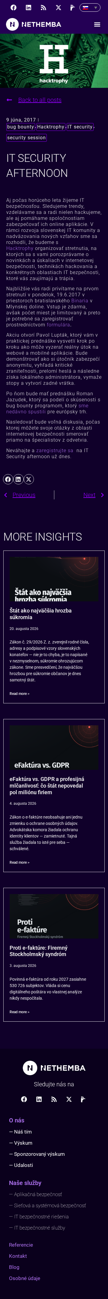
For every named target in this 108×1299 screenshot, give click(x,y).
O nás (16, 1120)
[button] (97, 24)
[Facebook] (14, 8)
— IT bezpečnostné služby (37, 1228)
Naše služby (25, 1182)
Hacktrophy (50, 127)
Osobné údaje (24, 1278)
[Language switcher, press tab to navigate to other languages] (90, 7)
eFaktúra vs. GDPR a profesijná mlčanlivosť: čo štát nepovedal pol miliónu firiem (47, 785)
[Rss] (44, 8)
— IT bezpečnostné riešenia (39, 1217)
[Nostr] (74, 8)
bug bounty (20, 127)
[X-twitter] (58, 8)
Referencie (21, 1245)
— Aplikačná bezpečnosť (35, 1194)
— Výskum (20, 1143)
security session (26, 137)
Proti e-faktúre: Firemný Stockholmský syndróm (39, 951)
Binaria (79, 301)
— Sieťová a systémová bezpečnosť (47, 1205)
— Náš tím (20, 1132)
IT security (80, 127)
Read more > (19, 694)
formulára (58, 325)
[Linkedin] (28, 8)
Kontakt (18, 1256)
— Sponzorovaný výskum (37, 1154)
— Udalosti (21, 1165)
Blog (14, 1267)
